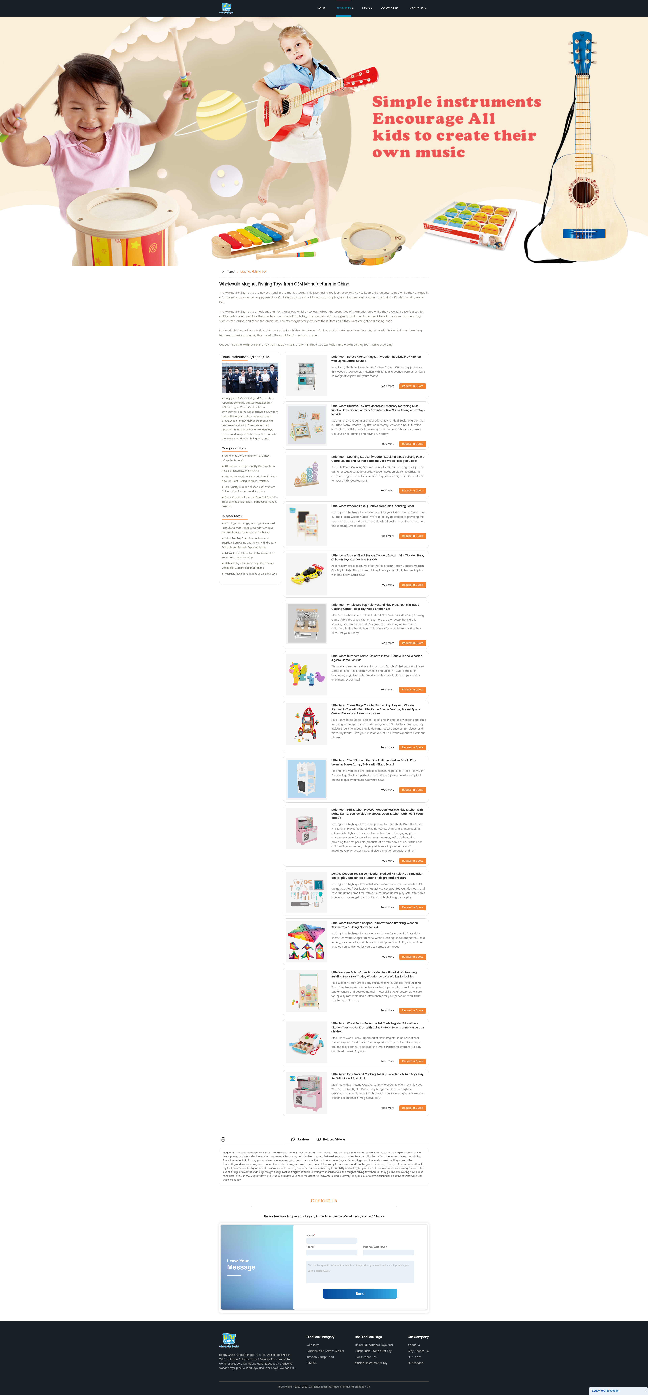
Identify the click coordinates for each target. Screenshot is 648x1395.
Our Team (414, 1357)
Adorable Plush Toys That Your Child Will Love (251, 574)
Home (321, 8)
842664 (312, 1363)
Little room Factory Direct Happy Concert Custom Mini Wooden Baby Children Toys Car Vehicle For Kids (377, 557)
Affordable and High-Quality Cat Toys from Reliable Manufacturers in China (248, 468)
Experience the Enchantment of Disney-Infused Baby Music (246, 458)
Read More (387, 386)
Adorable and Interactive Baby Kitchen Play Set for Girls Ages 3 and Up (248, 555)
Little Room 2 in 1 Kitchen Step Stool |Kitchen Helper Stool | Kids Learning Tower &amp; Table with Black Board (373, 762)
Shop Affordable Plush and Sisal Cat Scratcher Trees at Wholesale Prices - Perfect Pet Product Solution (250, 501)
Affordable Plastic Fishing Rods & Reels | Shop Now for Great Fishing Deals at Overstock (249, 479)
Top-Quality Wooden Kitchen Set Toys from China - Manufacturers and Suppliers (248, 489)
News (366, 8)
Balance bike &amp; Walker (325, 1351)
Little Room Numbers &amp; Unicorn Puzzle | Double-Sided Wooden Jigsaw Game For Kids (376, 658)
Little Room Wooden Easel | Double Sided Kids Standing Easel (372, 506)
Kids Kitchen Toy (366, 1357)
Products (344, 8)
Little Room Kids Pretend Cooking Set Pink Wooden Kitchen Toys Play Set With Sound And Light (377, 1076)
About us (416, 8)
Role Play (313, 1345)
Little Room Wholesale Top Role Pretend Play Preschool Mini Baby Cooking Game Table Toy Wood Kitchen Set (375, 607)
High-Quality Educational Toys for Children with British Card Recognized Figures (248, 566)
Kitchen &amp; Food (320, 1357)
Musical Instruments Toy (371, 1363)
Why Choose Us (418, 1351)
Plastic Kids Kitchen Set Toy (373, 1351)
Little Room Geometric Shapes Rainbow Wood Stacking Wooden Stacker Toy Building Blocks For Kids (374, 925)
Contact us (389, 8)
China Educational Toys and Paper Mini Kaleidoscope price (375, 1345)
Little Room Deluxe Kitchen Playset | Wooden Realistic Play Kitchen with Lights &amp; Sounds (376, 359)
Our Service (415, 1363)
